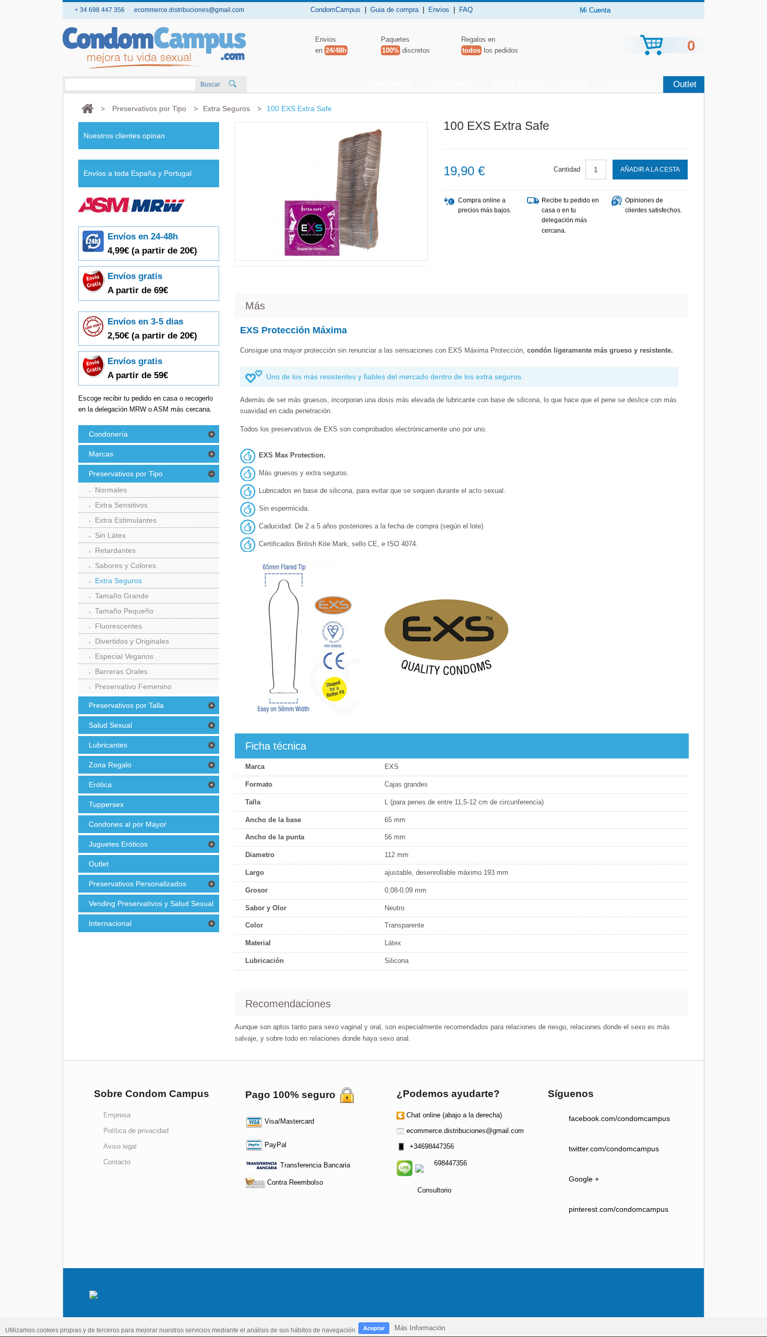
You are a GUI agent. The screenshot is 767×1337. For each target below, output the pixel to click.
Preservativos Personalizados (137, 884)
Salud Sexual (517, 84)
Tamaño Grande (122, 596)
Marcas (101, 454)
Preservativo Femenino (133, 686)
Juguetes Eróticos (118, 844)
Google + (584, 1179)
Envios (438, 10)
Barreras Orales (121, 671)
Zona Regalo (630, 84)
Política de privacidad (136, 1131)
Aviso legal (120, 1146)
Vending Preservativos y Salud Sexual (151, 903)
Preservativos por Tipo (126, 473)
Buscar (210, 84)
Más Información (419, 1328)
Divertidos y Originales (132, 641)
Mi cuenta (595, 10)
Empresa (116, 1115)
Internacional (110, 923)
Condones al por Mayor (127, 824)
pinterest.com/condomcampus (618, 1209)
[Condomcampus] (154, 48)
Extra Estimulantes (126, 520)
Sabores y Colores (125, 565)
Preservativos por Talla (126, 705)
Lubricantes (451, 84)
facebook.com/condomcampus (619, 1118)
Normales (111, 490)
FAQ (466, 10)
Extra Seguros (118, 580)
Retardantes (115, 550)
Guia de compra (394, 10)
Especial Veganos (124, 656)
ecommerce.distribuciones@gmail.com (465, 1131)
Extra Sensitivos (121, 505)
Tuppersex (106, 804)
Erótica (575, 84)
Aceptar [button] (374, 1328)
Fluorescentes (118, 626)
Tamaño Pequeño (124, 611)
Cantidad (567, 169)
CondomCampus (335, 10)
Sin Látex (110, 535)
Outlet (685, 84)
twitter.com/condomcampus (614, 1149)
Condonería (388, 84)
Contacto (116, 1162)
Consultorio (434, 1190)
